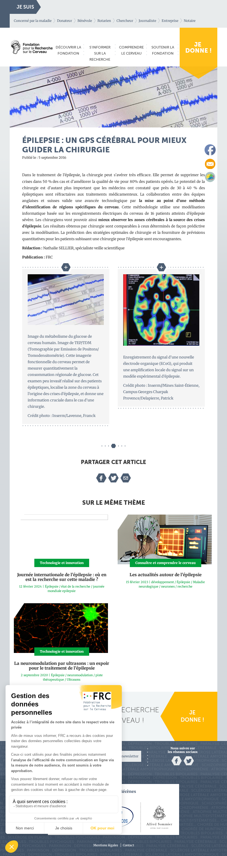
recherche (184, 586)
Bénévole (85, 21)
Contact (128, 845)
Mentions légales (105, 845)
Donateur (64, 21)
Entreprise (170, 21)
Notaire (189, 21)
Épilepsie (51, 586)
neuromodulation (80, 675)
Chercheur (125, 21)
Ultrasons (73, 679)
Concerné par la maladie (32, 21)
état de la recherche (75, 586)
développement (162, 582)
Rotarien (104, 21)
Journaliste (147, 21)
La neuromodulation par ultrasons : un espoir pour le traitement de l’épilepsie (61, 666)
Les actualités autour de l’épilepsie (166, 574)
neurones (168, 586)
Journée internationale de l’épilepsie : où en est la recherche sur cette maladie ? (61, 577)
